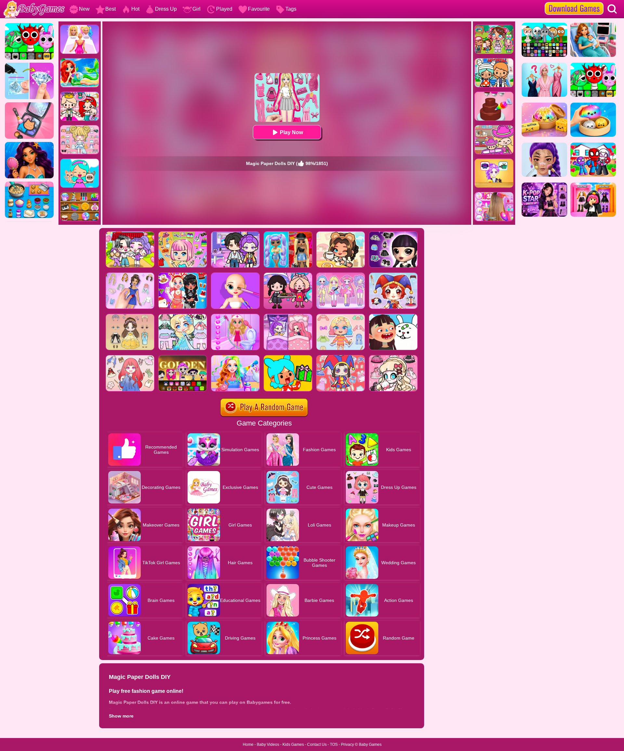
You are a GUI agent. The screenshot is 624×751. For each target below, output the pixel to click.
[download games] (574, 2)
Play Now (291, 132)
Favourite (259, 9)
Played (224, 9)
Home (248, 744)
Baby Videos (268, 744)
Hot (135, 9)
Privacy (347, 744)
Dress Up (166, 9)
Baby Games (370, 744)
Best (110, 9)
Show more (121, 716)
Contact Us (317, 744)
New (84, 9)
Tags (290, 9)
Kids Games (293, 744)
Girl (196, 9)
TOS (334, 744)
